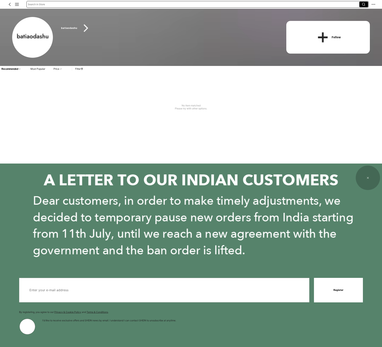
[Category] (16, 4)
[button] (9, 4)
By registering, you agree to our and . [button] (64, 312)
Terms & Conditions (97, 312)
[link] (32, 37)
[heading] (167, 28)
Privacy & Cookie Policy (67, 312)
